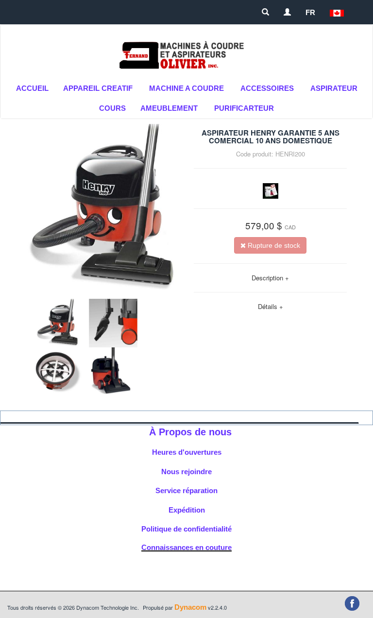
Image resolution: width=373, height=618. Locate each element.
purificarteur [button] (244, 108)
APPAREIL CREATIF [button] (98, 88)
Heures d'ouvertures (186, 452)
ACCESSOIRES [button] (267, 88)
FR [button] (310, 12)
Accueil (32, 88)
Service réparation (186, 490)
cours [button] (112, 108)
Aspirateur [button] (333, 88)
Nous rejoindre (186, 471)
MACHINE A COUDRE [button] (186, 88)
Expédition (187, 510)
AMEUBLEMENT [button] (169, 108)
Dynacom (190, 607)
